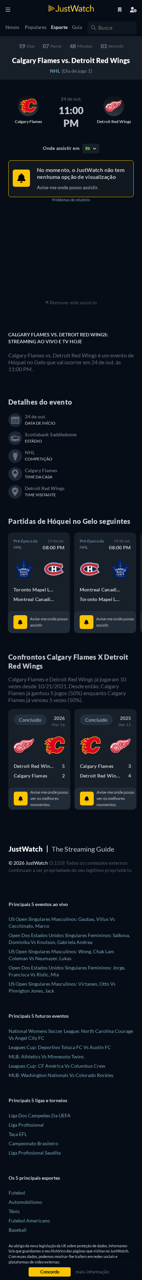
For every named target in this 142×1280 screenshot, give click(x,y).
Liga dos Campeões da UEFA (40, 1115)
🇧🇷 (88, 148)
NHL (55, 71)
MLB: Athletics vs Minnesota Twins (46, 1056)
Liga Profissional (26, 1125)
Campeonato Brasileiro (33, 1143)
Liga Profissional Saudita (35, 1153)
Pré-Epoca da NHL (25, 544)
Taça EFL (18, 1134)
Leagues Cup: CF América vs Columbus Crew (57, 1066)
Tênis (14, 1211)
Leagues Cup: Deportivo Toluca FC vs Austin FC (60, 1047)
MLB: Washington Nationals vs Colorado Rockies (61, 1075)
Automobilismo (25, 1202)
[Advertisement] (71, 255)
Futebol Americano (29, 1220)
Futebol (17, 1193)
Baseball (18, 1230)
